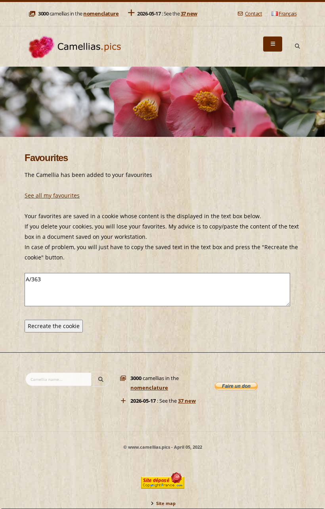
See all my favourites (52, 195)
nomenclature (101, 13)
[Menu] (272, 44)
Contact (253, 13)
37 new (189, 13)
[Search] (297, 46)
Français (287, 13)
